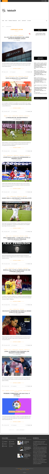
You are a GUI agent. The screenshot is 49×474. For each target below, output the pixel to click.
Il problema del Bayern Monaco (17, 117)
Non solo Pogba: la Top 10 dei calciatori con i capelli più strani (27, 448)
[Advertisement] (32, 10)
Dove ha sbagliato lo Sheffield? (17, 78)
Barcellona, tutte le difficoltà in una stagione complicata (16, 270)
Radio (6, 20)
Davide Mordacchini (18, 240)
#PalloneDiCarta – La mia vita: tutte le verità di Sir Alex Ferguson (16, 238)
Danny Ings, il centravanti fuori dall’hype (16, 198)
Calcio (11, 35)
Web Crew (27, 469)
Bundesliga (5, 349)
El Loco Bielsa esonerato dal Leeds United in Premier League (16, 38)
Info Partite (12, 390)
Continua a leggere (17, 68)
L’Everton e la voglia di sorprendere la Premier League (16, 158)
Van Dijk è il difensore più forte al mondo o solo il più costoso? (16, 311)
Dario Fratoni (18, 313)
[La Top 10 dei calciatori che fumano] (20, 443)
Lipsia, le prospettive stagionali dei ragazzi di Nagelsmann (16, 352)
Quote (19, 20)
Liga (16, 268)
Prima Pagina (26, 76)
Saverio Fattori (18, 119)
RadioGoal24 (19, 468)
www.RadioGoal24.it (36, 441)
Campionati (24, 20)
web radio (43, 34)
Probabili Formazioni (13, 20)
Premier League (21, 35)
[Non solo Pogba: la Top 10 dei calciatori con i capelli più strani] (20, 449)
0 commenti (13, 71)
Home (3, 20)
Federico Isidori (18, 79)
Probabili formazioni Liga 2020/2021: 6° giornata (17, 394)
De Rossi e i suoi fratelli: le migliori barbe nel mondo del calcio (27, 455)
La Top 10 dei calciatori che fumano (26, 442)
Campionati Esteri (11, 76)
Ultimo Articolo (27, 155)
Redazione (18, 40)
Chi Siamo (29, 20)
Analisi (11, 309)
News (16, 76)
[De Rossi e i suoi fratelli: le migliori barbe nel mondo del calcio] (20, 456)
